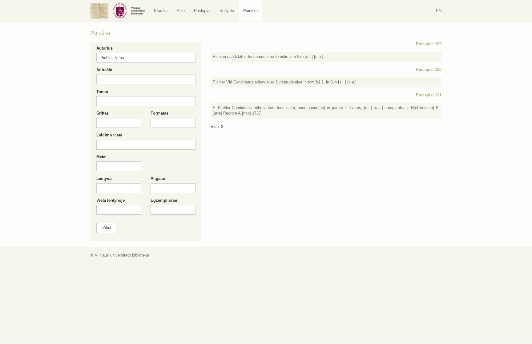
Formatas (159, 113)
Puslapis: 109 (428, 44)
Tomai (102, 91)
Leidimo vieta (109, 135)
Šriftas (102, 113)
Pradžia (160, 10)
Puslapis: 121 (428, 95)
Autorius (104, 48)
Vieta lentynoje (110, 200)
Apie (181, 10)
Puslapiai (202, 10)
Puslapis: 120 (428, 69)
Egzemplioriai (164, 200)
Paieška (250, 10)
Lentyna (103, 178)
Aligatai (158, 178)
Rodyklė (227, 10)
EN (438, 10)
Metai (101, 157)
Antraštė (104, 69)
